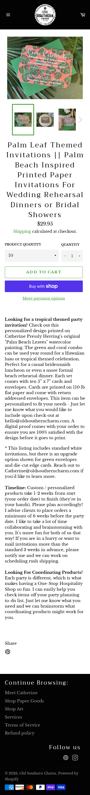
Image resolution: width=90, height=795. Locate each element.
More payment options (44, 298)
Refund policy (20, 733)
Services (13, 717)
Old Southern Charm (37, 773)
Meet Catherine (21, 692)
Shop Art (14, 709)
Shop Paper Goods (24, 701)
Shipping (22, 231)
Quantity (70, 245)
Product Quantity (23, 244)
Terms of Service (22, 725)
